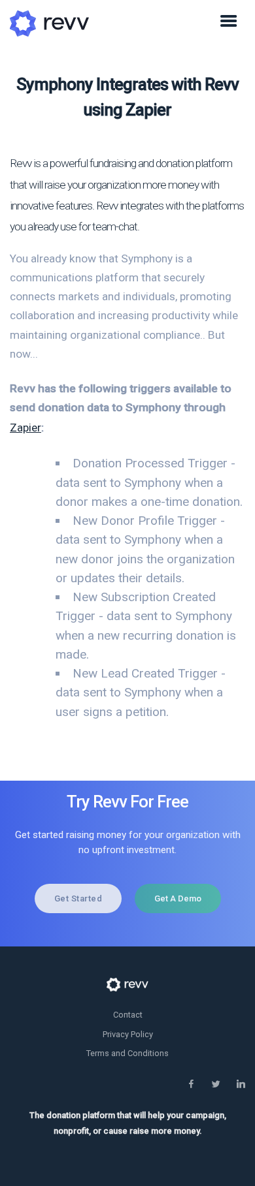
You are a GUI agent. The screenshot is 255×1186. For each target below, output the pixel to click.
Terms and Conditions (127, 1053)
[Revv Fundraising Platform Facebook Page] (191, 1084)
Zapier (25, 427)
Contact (128, 1015)
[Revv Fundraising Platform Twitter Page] (215, 1084)
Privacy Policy (128, 1034)
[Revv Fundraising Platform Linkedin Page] (240, 1084)
